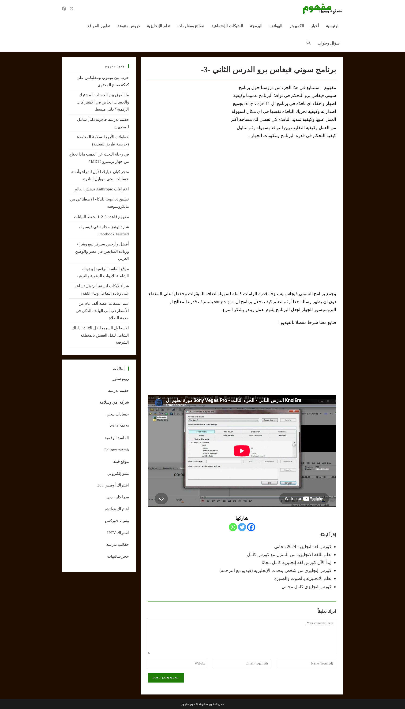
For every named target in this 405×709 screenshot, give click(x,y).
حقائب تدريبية (117, 544)
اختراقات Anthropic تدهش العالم (102, 189)
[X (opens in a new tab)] (71, 9)
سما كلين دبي (117, 497)
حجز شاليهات (118, 556)
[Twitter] (242, 527)
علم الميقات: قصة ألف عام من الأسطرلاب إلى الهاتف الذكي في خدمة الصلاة (102, 310)
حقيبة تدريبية (118, 390)
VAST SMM (119, 426)
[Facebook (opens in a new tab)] (64, 9)
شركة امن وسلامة (114, 402)
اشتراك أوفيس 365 (113, 485)
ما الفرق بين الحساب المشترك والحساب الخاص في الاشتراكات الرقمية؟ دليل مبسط (103, 102)
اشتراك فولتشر (116, 509)
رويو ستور (120, 378)
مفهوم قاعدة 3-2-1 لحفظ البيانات (101, 217)
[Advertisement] (187, 119)
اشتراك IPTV (118, 533)
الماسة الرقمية (117, 438)
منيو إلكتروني (118, 473)
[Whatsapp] (233, 527)
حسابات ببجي (117, 414)
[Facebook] (251, 527)
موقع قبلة (121, 461)
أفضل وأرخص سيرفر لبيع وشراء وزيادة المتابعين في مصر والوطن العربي (102, 251)
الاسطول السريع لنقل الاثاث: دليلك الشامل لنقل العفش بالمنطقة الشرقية (100, 335)
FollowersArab (116, 450)
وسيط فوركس (117, 521)
